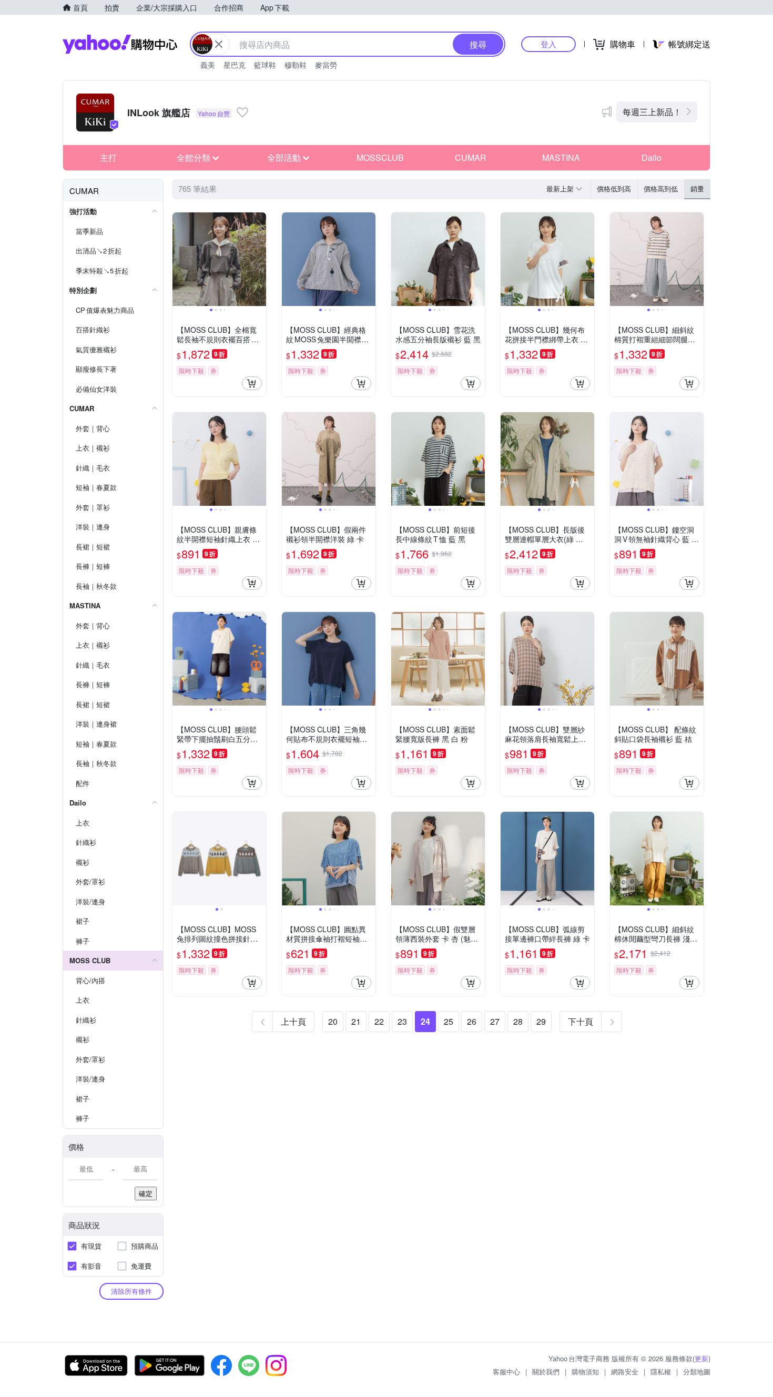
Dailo (652, 157)
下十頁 (580, 1021)
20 (333, 1021)
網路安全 (624, 1371)
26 (471, 1021)
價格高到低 (661, 188)
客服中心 (506, 1371)
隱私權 (660, 1371)
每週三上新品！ (652, 112)
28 (518, 1021)
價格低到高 (614, 188)
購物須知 (585, 1371)
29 (541, 1021)
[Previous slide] (179, 259)
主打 (108, 157)
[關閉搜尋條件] (218, 44)
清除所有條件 (131, 1291)
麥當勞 (326, 64)
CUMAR (470, 157)
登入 (548, 43)
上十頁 (293, 1021)
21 (356, 1021)
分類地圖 (696, 1371)
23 (402, 1021)
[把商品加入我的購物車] (252, 383)
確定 (145, 1193)
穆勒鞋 (295, 64)
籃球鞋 (265, 64)
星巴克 (234, 64)
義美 (207, 64)
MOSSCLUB (380, 157)
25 (448, 1021)
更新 (701, 1358)
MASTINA (561, 157)
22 (379, 1021)
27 (495, 1021)
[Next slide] (259, 259)
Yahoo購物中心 (120, 44)
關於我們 (546, 1371)
